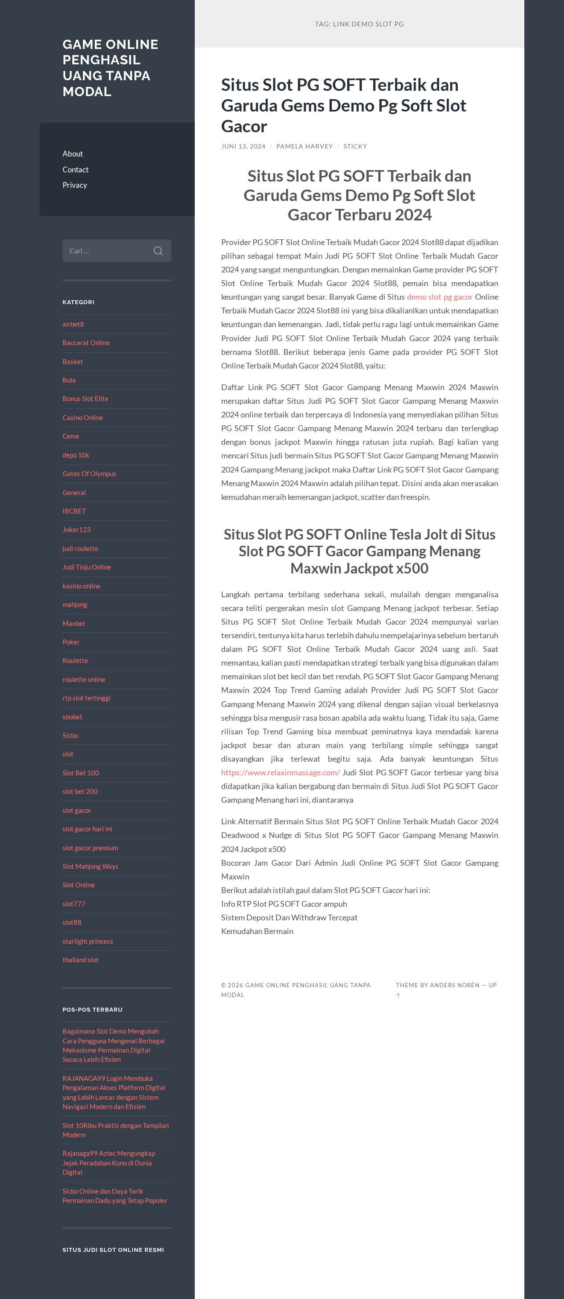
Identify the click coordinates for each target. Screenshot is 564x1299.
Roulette (75, 660)
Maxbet (74, 623)
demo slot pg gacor (440, 296)
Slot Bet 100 (81, 773)
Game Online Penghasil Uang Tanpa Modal (111, 68)
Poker (71, 642)
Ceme (71, 436)
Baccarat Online (86, 342)
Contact (76, 169)
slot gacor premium (90, 848)
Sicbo (70, 735)
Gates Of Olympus (89, 473)
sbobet (72, 717)
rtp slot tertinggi (87, 698)
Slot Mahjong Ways (91, 866)
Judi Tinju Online (87, 567)
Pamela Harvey (304, 146)
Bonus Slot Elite (85, 398)
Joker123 (77, 529)
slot (68, 754)
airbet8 (73, 324)
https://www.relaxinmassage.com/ (280, 772)
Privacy (75, 185)
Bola (69, 380)
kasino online (81, 586)
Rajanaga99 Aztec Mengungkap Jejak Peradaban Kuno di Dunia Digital (109, 1162)
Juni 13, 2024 (243, 146)
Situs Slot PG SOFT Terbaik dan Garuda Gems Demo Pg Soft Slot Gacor (344, 105)
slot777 (74, 904)
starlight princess (88, 941)
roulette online (84, 679)
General (74, 492)
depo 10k (76, 455)
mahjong (75, 604)
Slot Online (79, 885)
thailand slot (81, 960)
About (73, 153)
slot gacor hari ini (87, 829)
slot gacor (77, 810)
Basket (73, 361)
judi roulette (80, 548)
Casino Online (83, 417)
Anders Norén (455, 985)
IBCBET (74, 511)
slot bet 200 (80, 791)
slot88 (72, 922)
